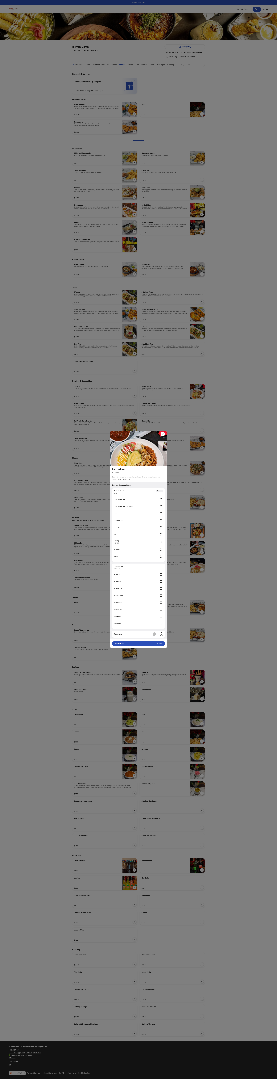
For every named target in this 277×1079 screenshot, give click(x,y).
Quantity (118, 634)
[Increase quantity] (161, 634)
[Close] (163, 434)
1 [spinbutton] (157, 634)
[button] (138, 448)
